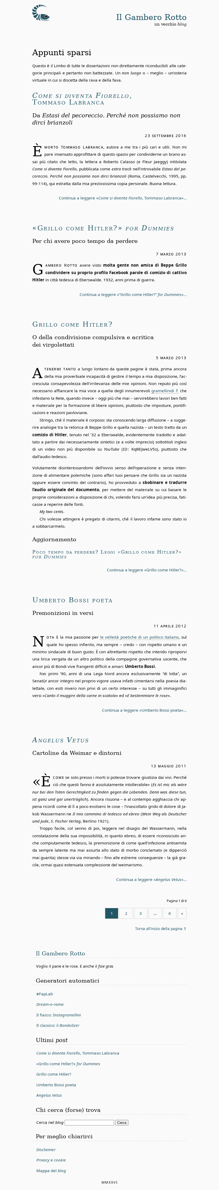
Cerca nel (50, 1122)
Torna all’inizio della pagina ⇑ (161, 928)
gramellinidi (162, 390)
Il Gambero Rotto (151, 17)
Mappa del (51, 1170)
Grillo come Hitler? (72, 324)
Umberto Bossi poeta (72, 600)
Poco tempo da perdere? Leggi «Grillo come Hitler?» (107, 554)
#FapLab (44, 993)
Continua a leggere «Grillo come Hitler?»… (147, 569)
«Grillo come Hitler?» (103, 228)
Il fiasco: (58, 1014)
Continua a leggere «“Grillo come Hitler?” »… (133, 294)
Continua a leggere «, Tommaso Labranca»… (123, 198)
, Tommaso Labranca (82, 99)
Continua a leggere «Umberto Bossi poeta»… (144, 710)
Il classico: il (57, 1025)
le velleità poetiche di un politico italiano (139, 637)
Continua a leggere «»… (151, 879)
